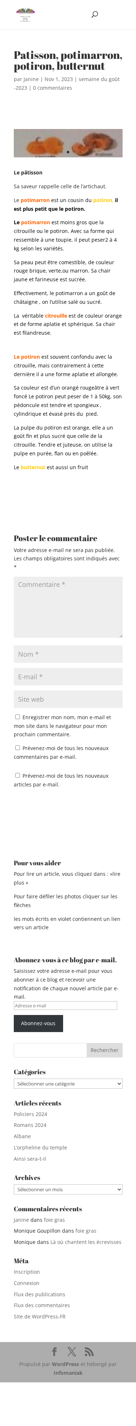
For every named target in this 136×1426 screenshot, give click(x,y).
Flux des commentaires (42, 1305)
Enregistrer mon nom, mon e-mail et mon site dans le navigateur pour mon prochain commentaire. (62, 726)
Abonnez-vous (38, 1023)
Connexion (27, 1283)
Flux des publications (39, 1294)
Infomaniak (68, 1372)
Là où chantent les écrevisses (85, 1241)
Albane (22, 1136)
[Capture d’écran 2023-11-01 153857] (68, 157)
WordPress (65, 1364)
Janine (31, 79)
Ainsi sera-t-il (30, 1158)
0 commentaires (52, 87)
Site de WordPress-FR (40, 1316)
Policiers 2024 (30, 1114)
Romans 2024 (30, 1124)
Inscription (27, 1271)
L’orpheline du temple (40, 1147)
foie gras (54, 1219)
